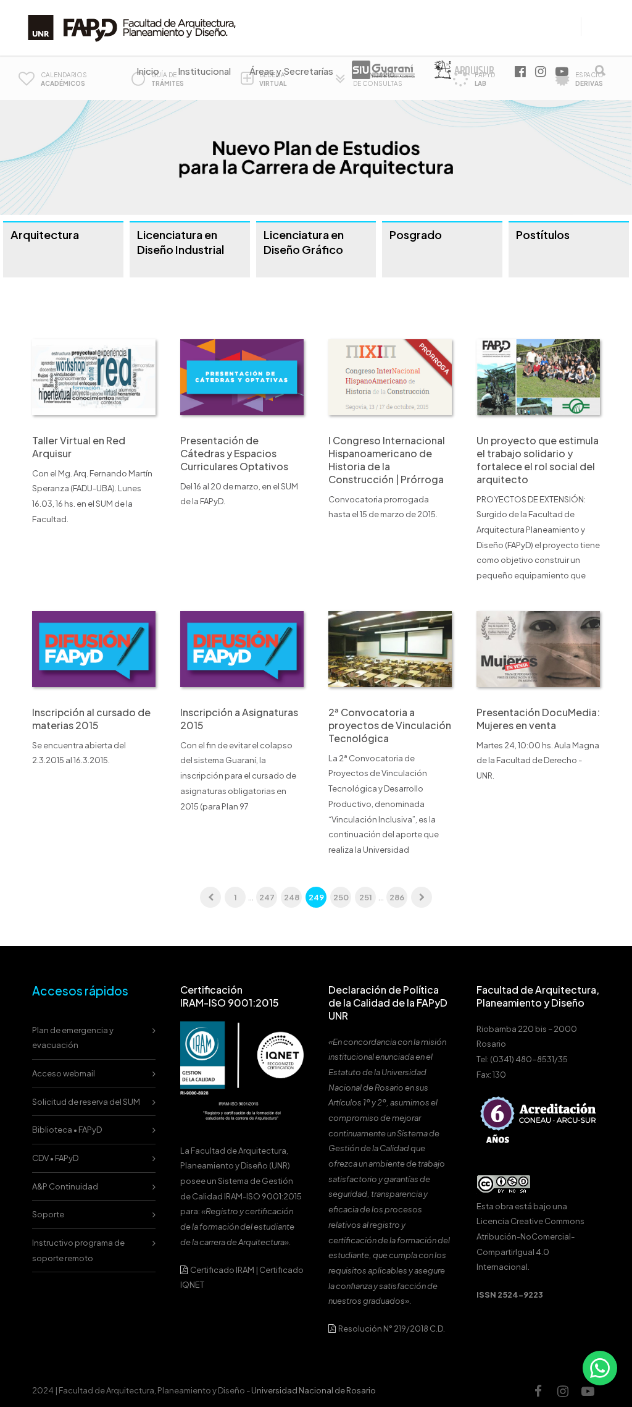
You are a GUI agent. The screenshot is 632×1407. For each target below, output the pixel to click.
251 (365, 897)
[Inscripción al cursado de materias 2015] (94, 648)
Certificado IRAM (222, 1270)
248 (291, 897)
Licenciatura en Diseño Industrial (180, 241)
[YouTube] (587, 1391)
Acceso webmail (63, 1073)
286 (396, 897)
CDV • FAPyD (55, 1158)
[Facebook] (538, 1391)
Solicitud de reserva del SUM (86, 1102)
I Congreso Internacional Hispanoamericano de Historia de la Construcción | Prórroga (386, 460)
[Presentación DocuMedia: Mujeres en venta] (538, 648)
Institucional (204, 71)
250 (341, 897)
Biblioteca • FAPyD (67, 1129)
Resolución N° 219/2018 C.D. (391, 1328)
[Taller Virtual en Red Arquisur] (94, 376)
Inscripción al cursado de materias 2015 (91, 719)
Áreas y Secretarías (291, 71)
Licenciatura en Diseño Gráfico (304, 241)
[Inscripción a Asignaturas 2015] (242, 648)
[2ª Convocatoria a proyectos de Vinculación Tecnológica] (390, 648)
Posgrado (415, 234)
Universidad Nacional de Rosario (313, 1390)
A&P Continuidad (65, 1186)
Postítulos (543, 234)
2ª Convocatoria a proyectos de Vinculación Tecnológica (389, 725)
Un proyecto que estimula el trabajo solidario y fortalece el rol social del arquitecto (537, 460)
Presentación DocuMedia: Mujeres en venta (538, 719)
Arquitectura (44, 234)
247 (267, 897)
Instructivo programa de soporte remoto (78, 1250)
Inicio (147, 71)
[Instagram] (563, 1391)
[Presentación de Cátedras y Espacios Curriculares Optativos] (242, 376)
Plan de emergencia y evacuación (73, 1037)
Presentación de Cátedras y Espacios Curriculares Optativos (234, 453)
